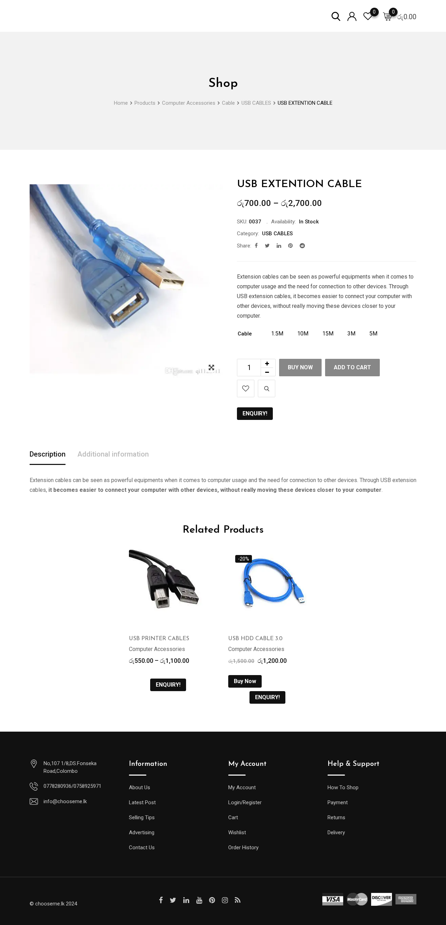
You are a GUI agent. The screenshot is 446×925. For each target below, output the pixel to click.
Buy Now (300, 367)
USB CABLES (277, 233)
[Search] (335, 16)
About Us (139, 787)
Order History (243, 847)
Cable (245, 334)
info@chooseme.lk (65, 801)
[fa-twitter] (267, 246)
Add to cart (352, 367)
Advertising (141, 832)
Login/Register (245, 802)
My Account (242, 787)
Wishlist (237, 832)
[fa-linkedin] (279, 246)
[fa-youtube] (199, 900)
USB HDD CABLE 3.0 (255, 639)
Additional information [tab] (113, 454)
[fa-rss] (237, 900)
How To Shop (343, 787)
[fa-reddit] (302, 246)
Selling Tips (142, 817)
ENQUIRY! (255, 413)
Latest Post (142, 802)
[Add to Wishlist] (245, 388)
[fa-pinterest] (290, 246)
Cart (233, 817)
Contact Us (142, 847)
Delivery (336, 832)
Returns (336, 817)
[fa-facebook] (256, 246)
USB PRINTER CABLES (159, 639)
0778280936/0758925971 (72, 786)
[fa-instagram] (225, 900)
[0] (387, 16)
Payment (338, 802)
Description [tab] (48, 454)
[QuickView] (266, 388)
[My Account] (351, 16)
